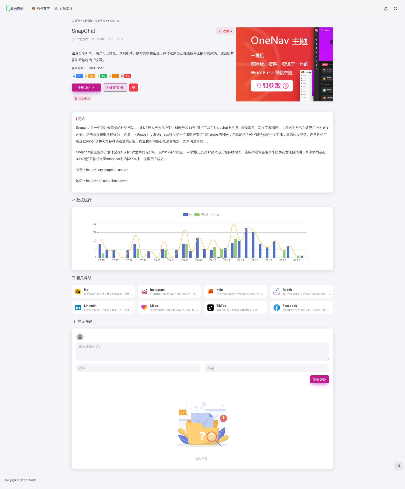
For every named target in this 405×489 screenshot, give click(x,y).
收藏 (227, 30)
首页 (77, 20)
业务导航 (31, 480)
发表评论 (319, 379)
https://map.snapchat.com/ (105, 180)
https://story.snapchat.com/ (105, 169)
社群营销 (87, 20)
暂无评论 (85, 321)
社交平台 (100, 20)
